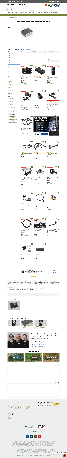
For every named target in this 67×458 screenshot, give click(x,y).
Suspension (51, 12)
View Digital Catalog (11, 413)
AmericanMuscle (25, 433)
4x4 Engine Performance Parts (24, 294)
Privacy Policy (51, 405)
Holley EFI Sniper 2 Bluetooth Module (39, 204)
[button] (50, 8)
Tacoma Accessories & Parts (12, 17)
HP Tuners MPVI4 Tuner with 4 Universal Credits (39, 102)
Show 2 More (11, 93)
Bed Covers (15, 12)
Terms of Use (17, 409)
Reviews (27, 408)
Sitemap (34, 454)
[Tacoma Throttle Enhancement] (27, 32)
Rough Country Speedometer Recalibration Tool (39, 156)
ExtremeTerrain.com (16, 4)
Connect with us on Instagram (44, 427)
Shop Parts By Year (10, 405)
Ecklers (43, 433)
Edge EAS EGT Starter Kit (38, 177)
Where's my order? (18, 402)
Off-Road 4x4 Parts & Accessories (13, 294)
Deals (9, 12)
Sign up (56, 403)
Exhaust (32, 12)
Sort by (49, 59)
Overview (27, 402)
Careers (27, 404)
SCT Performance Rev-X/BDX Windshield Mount (39, 230)
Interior (42, 12)
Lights (48, 12)
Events (9, 404)
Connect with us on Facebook (39, 427)
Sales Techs (27, 407)
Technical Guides (10, 410)
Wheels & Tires (56, 12)
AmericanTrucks (32, 433)
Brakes (19, 12)
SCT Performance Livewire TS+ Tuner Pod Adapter (52, 178)
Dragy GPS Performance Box (39, 254)
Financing (9, 409)
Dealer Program (28, 406)
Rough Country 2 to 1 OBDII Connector (52, 154)
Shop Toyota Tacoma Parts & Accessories (10, 419)
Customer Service (18, 405)
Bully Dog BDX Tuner (24, 102)
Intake (39, 12)
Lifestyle (11, 12)
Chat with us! (17, 406)
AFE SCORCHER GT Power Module (40, 77)
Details (26, 1)
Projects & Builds (10, 402)
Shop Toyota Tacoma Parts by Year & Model (11, 416)
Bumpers (22, 12)
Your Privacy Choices (47, 454)
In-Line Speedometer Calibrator (52, 104)
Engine (29, 12)
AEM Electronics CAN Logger (26, 254)
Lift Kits (45, 12)
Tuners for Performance (33, 294)
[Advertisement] (33, 373)
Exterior (36, 12)
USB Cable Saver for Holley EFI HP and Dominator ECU (53, 230)
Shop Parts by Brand (11, 406)
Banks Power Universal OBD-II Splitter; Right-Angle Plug (26, 205)
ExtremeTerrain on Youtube (42, 427)
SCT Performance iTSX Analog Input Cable (26, 230)
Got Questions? (17, 404)
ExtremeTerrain (38, 433)
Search (46, 5)
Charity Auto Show (28, 405)
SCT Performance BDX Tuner (52, 77)
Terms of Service (45, 455)
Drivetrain (26, 12)
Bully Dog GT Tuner (24, 77)
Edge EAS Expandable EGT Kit (52, 203)
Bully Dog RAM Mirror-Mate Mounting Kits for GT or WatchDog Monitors (27, 178)
